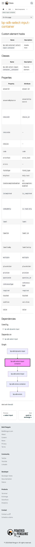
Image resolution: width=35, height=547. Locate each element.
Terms (4, 447)
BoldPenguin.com (7, 431)
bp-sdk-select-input (11, 339)
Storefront (5, 499)
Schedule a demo (7, 517)
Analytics (5, 503)
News (3, 440)
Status (4, 482)
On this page (7, 17)
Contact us (5, 514)
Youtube (4, 461)
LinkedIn (4, 464)
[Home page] (3, 9)
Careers (4, 437)
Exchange (5, 496)
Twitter (4, 458)
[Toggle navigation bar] (3, 3)
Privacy (4, 444)
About (4, 434)
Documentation (7, 479)
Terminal (4, 493)
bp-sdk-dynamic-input (12, 329)
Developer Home (7, 476)
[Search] (31, 3)
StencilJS (10, 404)
